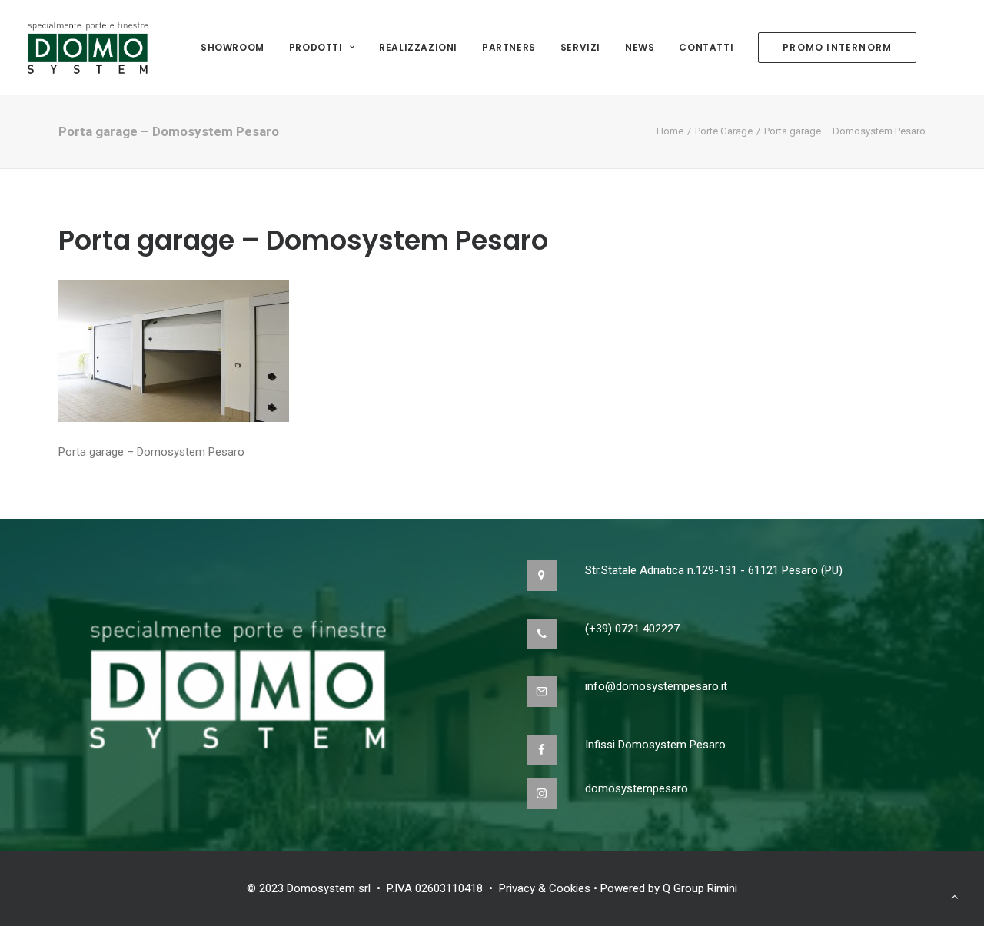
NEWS (639, 47)
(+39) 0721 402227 (632, 629)
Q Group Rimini (700, 888)
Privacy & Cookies (544, 888)
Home (670, 131)
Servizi (580, 47)
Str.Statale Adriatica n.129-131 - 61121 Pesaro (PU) (714, 570)
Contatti (706, 47)
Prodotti (316, 47)
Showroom (232, 47)
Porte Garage (724, 131)
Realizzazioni (418, 47)
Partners (509, 47)
